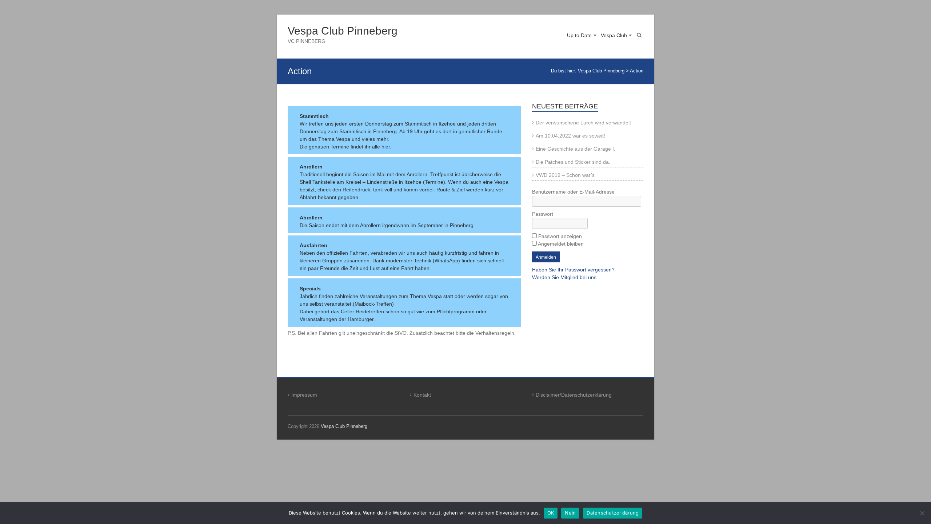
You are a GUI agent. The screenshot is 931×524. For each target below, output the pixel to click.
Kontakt (422, 395)
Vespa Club (614, 35)
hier (385, 147)
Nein (570, 513)
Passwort (542, 214)
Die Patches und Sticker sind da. (573, 162)
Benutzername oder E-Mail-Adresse (573, 192)
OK (550, 513)
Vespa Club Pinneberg (342, 31)
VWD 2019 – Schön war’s (565, 175)
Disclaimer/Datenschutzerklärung (574, 395)
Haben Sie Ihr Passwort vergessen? (573, 270)
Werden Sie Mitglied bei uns (564, 277)
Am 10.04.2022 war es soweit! (570, 136)
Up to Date (579, 35)
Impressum (304, 395)
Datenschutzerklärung (613, 513)
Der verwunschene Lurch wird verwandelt (583, 123)
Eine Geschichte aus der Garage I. (575, 149)
